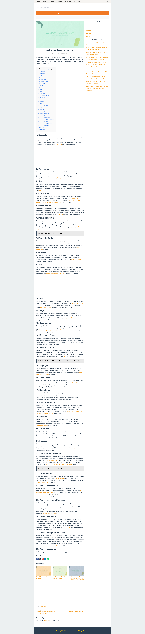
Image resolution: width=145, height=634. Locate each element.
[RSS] (107, 1)
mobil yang (59, 144)
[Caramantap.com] (44, 7)
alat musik (64, 438)
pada (64, 356)
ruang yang (60, 215)
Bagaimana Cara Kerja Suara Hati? (76, 610)
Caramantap (43, 606)
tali (40, 190)
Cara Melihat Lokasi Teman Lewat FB (42, 577)
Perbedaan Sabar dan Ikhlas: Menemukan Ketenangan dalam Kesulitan (45, 611)
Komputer (88, 28)
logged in (46, 620)
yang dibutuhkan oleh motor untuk (73, 318)
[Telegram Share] (45, 559)
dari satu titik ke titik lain (49, 513)
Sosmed (88, 30)
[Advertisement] (60, 156)
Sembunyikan (47, 69)
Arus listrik (75, 383)
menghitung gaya (76, 259)
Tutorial (88, 36)
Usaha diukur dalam (77, 303)
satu (56, 546)
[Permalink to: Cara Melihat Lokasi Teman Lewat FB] (43, 571)
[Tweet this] (40, 559)
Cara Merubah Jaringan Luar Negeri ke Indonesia (60, 577)
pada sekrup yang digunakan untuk (56, 273)
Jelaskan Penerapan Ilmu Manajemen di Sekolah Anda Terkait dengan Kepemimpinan (76, 578)
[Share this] (37, 559)
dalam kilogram (76, 198)
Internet (88, 25)
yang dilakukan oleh (45, 307)
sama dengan (68, 434)
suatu (54, 387)
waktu (48, 497)
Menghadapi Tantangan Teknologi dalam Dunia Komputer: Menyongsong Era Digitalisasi (97, 88)
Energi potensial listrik (52, 460)
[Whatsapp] (48, 559)
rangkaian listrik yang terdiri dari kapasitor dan (59, 464)
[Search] (107, 13)
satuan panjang (60, 478)
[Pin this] (43, 559)
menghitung (57, 178)
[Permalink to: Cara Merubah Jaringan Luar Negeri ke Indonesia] (60, 571)
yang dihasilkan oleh (42, 425)
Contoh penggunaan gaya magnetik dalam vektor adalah (54, 330)
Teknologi (88, 33)
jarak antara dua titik (42, 482)
